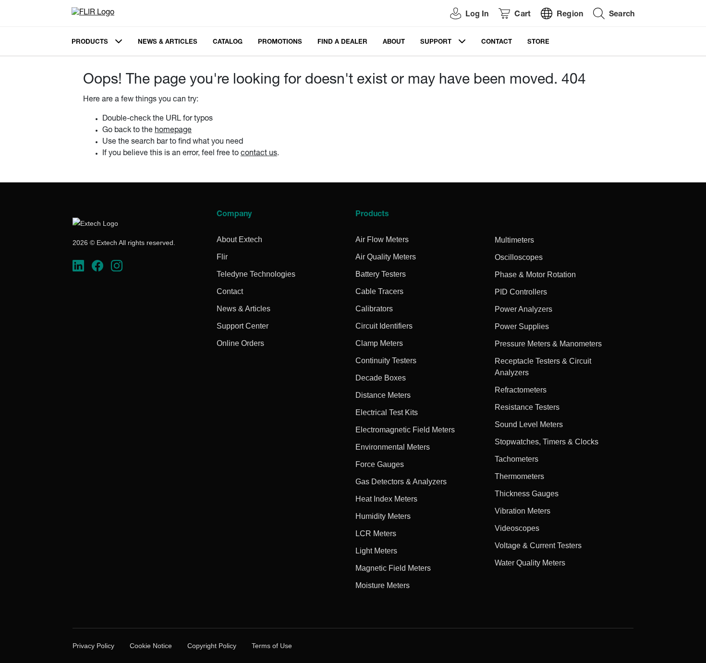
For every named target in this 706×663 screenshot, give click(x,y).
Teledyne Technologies (256, 274)
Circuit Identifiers (384, 326)
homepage (173, 131)
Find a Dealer (342, 42)
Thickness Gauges (527, 494)
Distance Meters (383, 395)
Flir (222, 257)
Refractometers (521, 390)
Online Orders (240, 343)
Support (435, 42)
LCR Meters (375, 533)
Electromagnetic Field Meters (405, 430)
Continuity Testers (385, 360)
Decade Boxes (380, 378)
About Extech (239, 239)
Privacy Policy (93, 646)
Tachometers (516, 459)
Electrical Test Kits (386, 412)
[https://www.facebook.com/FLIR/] (97, 266)
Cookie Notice (151, 646)
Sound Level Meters (529, 424)
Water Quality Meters (530, 563)
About (394, 42)
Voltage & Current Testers (538, 545)
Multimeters (514, 240)
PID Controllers (521, 292)
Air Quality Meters (385, 257)
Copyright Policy (211, 646)
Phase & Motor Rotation (535, 274)
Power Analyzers (523, 309)
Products (90, 42)
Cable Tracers (379, 291)
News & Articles (167, 42)
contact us (259, 154)
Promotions (280, 42)
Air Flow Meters (382, 239)
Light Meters (376, 551)
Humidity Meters (383, 516)
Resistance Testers (527, 407)
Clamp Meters (379, 343)
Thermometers (519, 476)
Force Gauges (379, 464)
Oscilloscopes (519, 257)
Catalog (228, 42)
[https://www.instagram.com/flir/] (116, 266)
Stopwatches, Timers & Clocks (546, 442)
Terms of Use (272, 646)
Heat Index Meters (386, 499)
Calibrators (374, 309)
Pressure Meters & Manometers (548, 344)
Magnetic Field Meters (393, 568)
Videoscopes (517, 528)
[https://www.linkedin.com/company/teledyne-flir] (78, 266)
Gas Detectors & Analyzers (401, 482)
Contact (496, 42)
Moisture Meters (382, 585)
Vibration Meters (522, 511)
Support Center (242, 326)
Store (538, 42)
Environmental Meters (392, 447)
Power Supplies (522, 326)
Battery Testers (380, 274)
